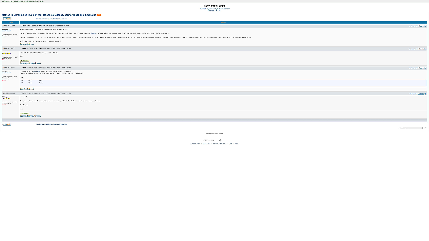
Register (212, 10)
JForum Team (220, 133)
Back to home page (224, 8)
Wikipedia (94, 33)
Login (218, 10)
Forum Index (40, 18)
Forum (230, 143)
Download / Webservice (31, 1)
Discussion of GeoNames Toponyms (56, 18)
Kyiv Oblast (36, 71)
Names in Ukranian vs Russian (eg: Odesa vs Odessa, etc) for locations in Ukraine (49, 15)
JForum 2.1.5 (214, 133)
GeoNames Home (7, 1)
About (41, 1)
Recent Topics (212, 8)
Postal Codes (18, 1)
